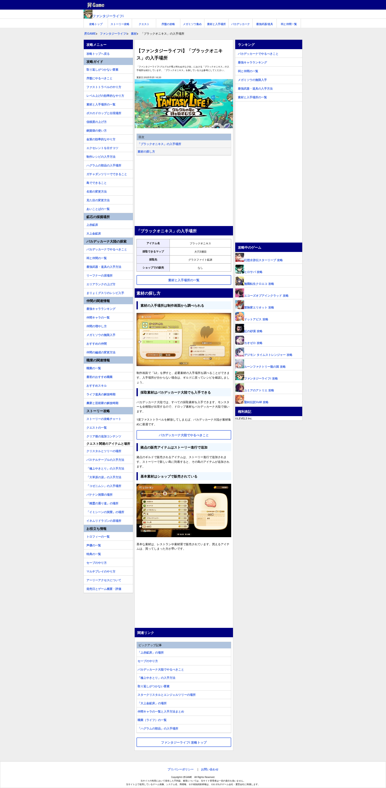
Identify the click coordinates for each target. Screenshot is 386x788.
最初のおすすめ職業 (99, 376)
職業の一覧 (93, 367)
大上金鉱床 (93, 232)
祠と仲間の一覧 (96, 257)
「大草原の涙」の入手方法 (103, 476)
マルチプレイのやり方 (100, 570)
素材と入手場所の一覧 (100, 103)
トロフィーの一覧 (98, 535)
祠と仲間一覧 (289, 24)
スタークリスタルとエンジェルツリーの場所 (167, 694)
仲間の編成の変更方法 (100, 351)
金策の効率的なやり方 (100, 138)
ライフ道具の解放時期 (100, 393)
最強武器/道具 (264, 24)
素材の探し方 (146, 151)
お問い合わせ (209, 769)
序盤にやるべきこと (99, 77)
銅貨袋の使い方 (96, 129)
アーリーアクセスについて (103, 579)
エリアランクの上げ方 (100, 283)
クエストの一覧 (96, 426)
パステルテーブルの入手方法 (105, 459)
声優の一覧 (93, 544)
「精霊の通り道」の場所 (102, 502)
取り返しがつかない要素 (154, 686)
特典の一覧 (93, 553)
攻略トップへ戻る (98, 52)
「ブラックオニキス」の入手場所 (159, 144)
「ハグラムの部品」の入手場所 (158, 728)
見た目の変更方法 (98, 199)
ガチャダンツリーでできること (106, 173)
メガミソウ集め (192, 24)
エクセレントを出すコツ (102, 147)
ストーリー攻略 (120, 24)
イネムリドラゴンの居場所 (103, 520)
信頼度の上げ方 (96, 121)
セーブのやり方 (148, 661)
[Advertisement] (184, 191)
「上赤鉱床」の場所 (151, 652)
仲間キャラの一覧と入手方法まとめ (161, 711)
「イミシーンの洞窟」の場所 (105, 511)
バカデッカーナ (240, 24)
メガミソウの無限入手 (100, 334)
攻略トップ (96, 24)
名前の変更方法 (96, 190)
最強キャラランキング (100, 308)
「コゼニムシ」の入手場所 (103, 485)
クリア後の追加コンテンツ (103, 435)
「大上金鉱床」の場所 (152, 703)
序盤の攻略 (168, 24)
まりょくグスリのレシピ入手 (105, 292)
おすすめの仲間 (96, 342)
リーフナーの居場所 (99, 274)
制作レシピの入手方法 (100, 155)
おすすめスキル (96, 384)
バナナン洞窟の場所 (99, 493)
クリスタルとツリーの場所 (103, 450)
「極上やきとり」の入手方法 (156, 677)
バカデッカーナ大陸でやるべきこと (161, 669)
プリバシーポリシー (181, 769)
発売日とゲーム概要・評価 (103, 588)
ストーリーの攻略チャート (103, 418)
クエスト (144, 24)
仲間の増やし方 (96, 325)
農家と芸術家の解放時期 (102, 402)
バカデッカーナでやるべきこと (106, 248)
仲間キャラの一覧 (98, 316)
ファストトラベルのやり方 (103, 86)
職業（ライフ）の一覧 (152, 720)
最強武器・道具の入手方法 (103, 266)
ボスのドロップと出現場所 (103, 112)
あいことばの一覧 (98, 208)
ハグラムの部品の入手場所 (103, 164)
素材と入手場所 (216, 24)
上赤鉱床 (92, 224)
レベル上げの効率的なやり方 (105, 94)
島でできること (96, 182)
